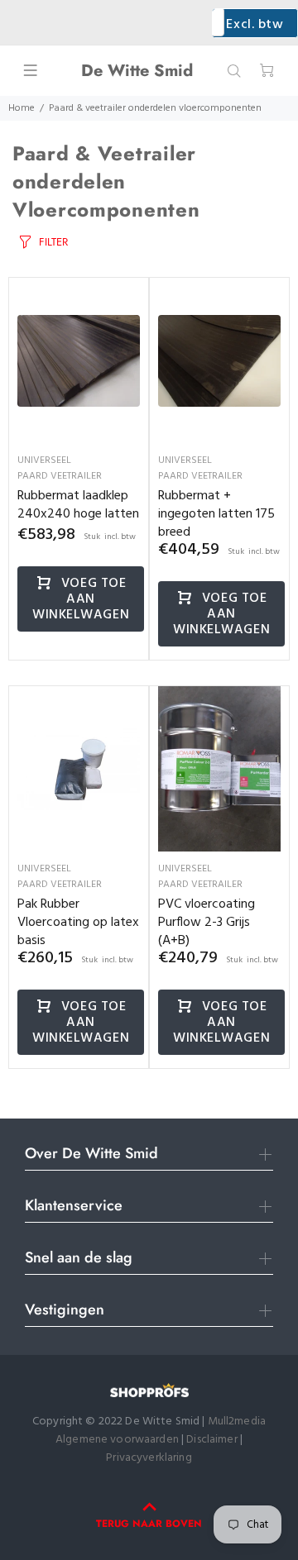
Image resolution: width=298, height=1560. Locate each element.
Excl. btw (254, 25)
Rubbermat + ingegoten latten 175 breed (216, 514)
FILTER (53, 242)
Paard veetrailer (59, 476)
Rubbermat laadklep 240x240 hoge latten (78, 505)
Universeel (44, 460)
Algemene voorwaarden (117, 1439)
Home (21, 108)
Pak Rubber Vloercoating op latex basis (78, 923)
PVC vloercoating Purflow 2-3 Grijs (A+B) (206, 923)
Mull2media (237, 1421)
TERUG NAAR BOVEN (149, 1523)
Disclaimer (213, 1439)
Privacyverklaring (148, 1457)
